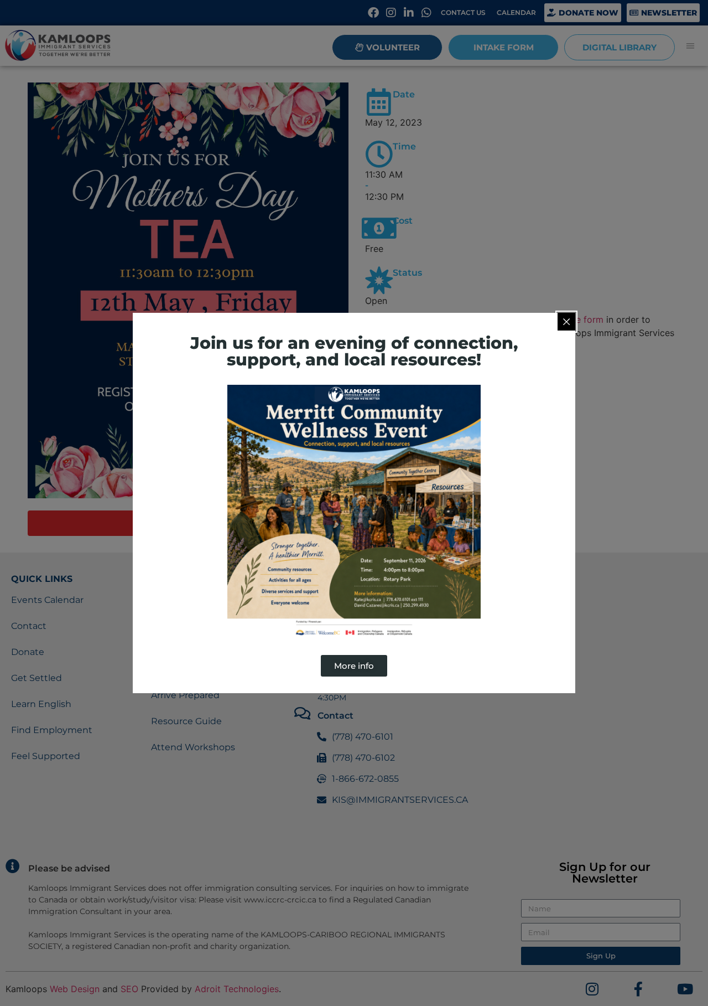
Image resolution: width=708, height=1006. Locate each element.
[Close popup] (566, 322)
